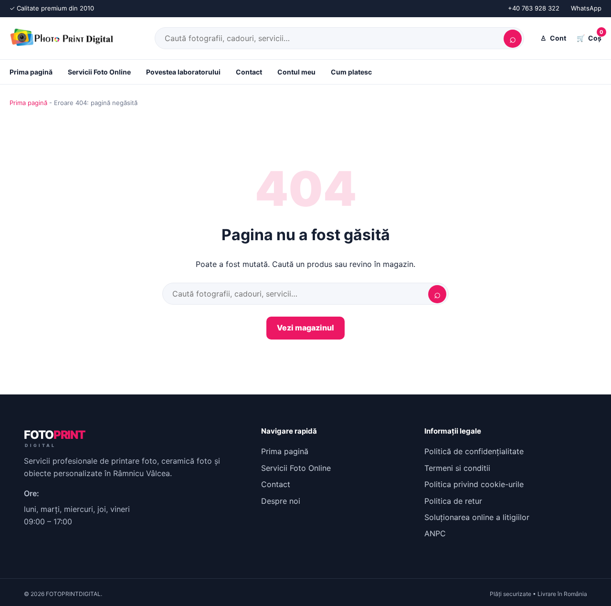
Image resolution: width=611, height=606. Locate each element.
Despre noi (280, 501)
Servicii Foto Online (99, 72)
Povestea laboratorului (183, 72)
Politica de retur (453, 501)
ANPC (435, 533)
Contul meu (296, 72)
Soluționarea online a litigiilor (476, 517)
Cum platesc (351, 72)
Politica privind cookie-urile (474, 484)
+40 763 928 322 (533, 8)
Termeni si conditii (457, 468)
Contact (249, 72)
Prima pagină (31, 72)
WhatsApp (586, 8)
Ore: (31, 493)
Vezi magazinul (305, 327)
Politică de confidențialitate (474, 451)
